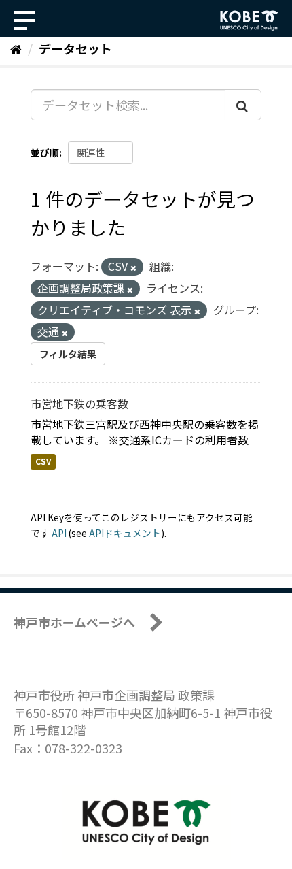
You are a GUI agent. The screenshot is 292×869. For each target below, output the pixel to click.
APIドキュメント (125, 533)
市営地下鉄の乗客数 (79, 403)
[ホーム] (16, 48)
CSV (43, 462)
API (59, 533)
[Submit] (243, 104)
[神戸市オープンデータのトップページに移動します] (249, 20)
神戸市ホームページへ (74, 622)
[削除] (133, 267)
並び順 (45, 152)
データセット (75, 48)
